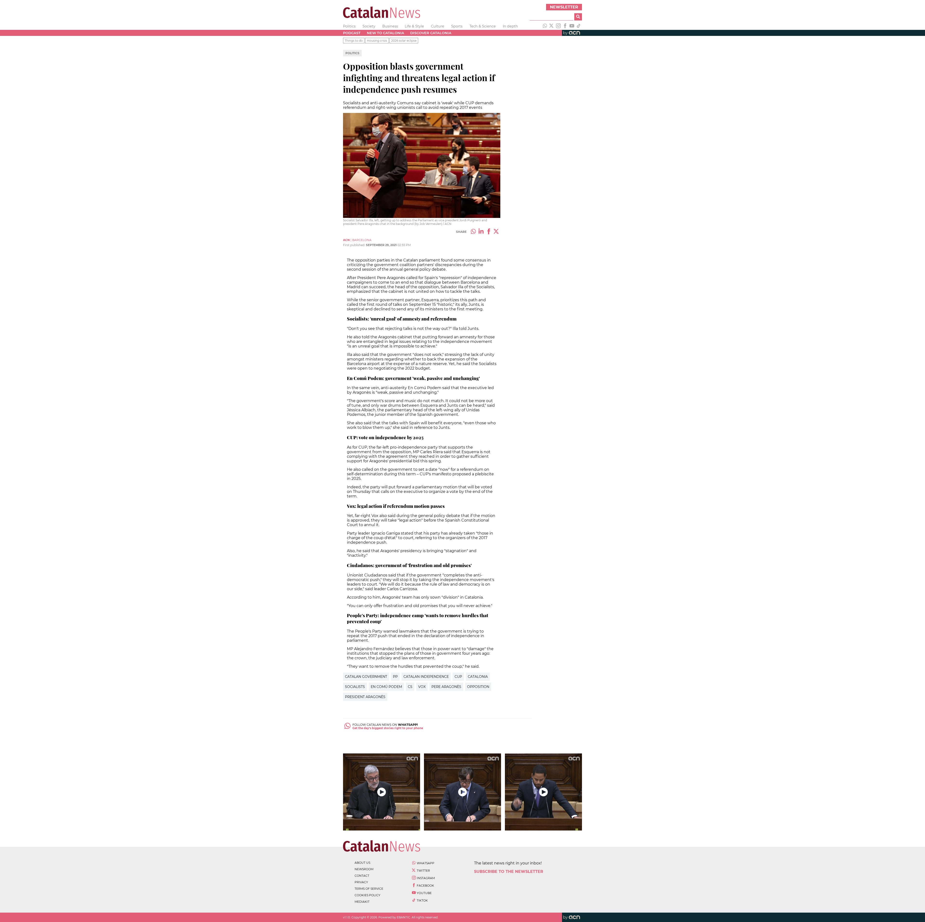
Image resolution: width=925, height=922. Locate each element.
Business (390, 26)
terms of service (369, 888)
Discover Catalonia (430, 33)
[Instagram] (558, 26)
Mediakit (362, 901)
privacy (361, 882)
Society (369, 26)
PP (395, 676)
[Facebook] (565, 26)
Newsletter (564, 7)
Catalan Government (366, 676)
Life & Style (414, 26)
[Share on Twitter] (496, 232)
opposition (478, 687)
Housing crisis (377, 40)
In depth (510, 26)
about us (362, 862)
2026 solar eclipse (403, 40)
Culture (437, 26)
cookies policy (367, 895)
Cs (410, 687)
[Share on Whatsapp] (473, 232)
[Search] (578, 16)
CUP (458, 676)
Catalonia (478, 676)
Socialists (355, 687)
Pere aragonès (446, 687)
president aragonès (365, 697)
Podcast (352, 33)
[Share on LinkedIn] (481, 232)
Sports (456, 26)
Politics (349, 26)
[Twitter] (551, 26)
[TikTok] (578, 26)
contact (362, 875)
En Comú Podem (386, 687)
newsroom (364, 869)
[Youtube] (571, 26)
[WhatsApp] (545, 26)
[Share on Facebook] (489, 232)
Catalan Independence (426, 676)
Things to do (354, 40)
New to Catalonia (385, 33)
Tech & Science (482, 26)
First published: (354, 245)
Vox (422, 687)
